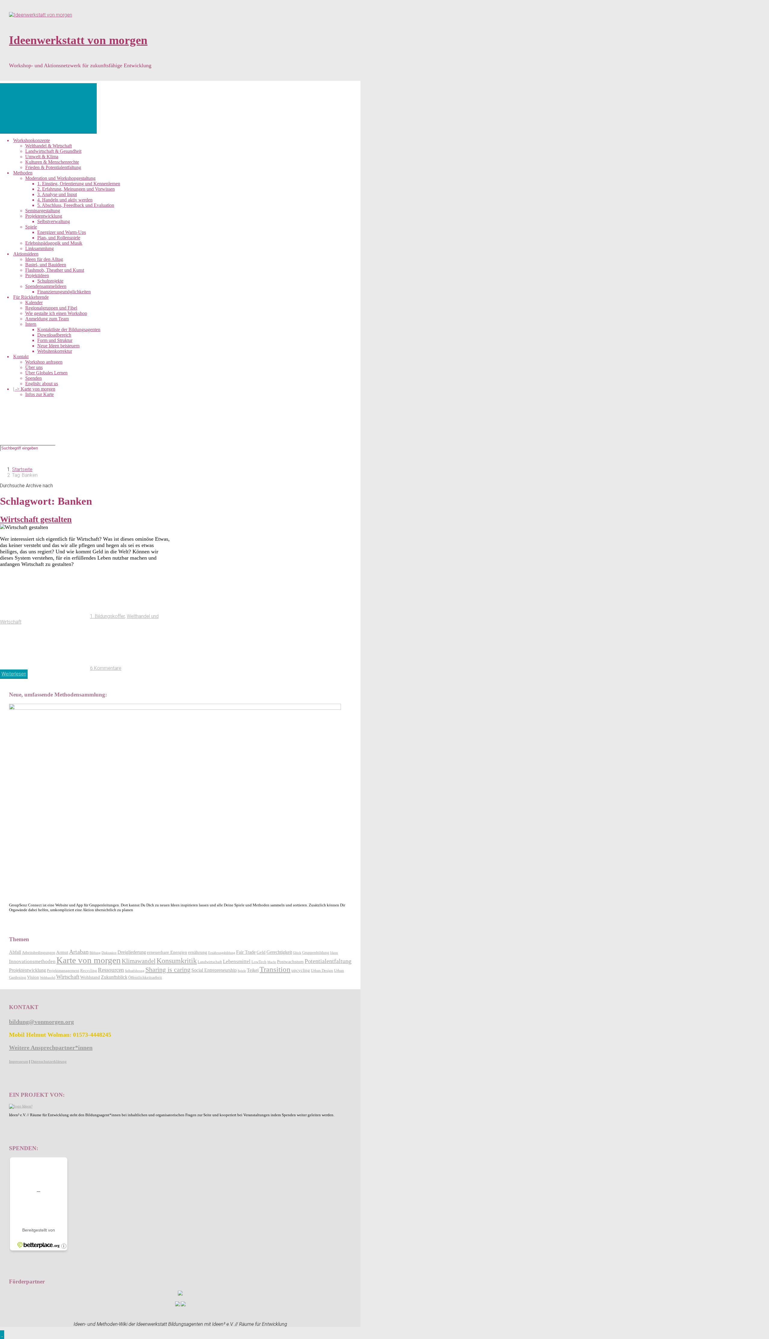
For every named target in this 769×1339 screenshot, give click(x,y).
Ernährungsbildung (221, 952)
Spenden (33, 378)
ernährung (197, 952)
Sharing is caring (167, 969)
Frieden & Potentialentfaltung (53, 167)
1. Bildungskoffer (107, 616)
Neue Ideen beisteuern (58, 345)
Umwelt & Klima (41, 156)
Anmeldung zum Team (47, 318)
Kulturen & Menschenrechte (52, 162)
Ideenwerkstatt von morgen (78, 40)
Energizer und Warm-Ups (61, 232)
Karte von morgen (88, 960)
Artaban (79, 951)
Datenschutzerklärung (49, 1061)
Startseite (22, 469)
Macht (271, 962)
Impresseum (18, 1061)
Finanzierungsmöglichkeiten (64, 291)
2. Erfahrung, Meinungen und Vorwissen (76, 189)
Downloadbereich (54, 334)
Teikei (253, 970)
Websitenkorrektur (54, 351)
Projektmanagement (63, 971)
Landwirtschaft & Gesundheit (53, 151)
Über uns (34, 367)
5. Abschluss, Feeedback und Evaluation (75, 205)
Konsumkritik (177, 961)
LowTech (258, 962)
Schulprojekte (50, 280)
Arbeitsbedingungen (38, 953)
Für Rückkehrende (31, 297)
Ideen (334, 952)
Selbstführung (134, 970)
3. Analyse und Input (57, 194)
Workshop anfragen (43, 361)
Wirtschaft (67, 977)
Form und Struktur (54, 340)
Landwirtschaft (210, 962)
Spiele (31, 226)
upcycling (300, 970)
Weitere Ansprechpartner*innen (51, 1047)
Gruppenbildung (315, 953)
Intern (30, 324)
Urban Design (322, 971)
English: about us (41, 383)
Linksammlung (39, 248)
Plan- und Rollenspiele (58, 237)
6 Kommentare (105, 668)
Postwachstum (290, 961)
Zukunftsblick (114, 977)
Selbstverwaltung (53, 221)
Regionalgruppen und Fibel (51, 307)
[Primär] (48, 108)
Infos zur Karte (39, 394)
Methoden (22, 172)
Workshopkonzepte (31, 140)
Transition (275, 969)
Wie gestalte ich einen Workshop (56, 313)
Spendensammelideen (45, 286)
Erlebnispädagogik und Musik (53, 243)
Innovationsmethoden (32, 961)
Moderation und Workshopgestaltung (60, 178)
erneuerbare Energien (167, 952)
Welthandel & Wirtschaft (48, 145)
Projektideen (37, 275)
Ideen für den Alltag (44, 259)
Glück (297, 952)
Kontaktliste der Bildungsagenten (68, 329)
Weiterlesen (14, 674)
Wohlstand (90, 977)
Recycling (88, 971)
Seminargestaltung (42, 210)
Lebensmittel (237, 961)
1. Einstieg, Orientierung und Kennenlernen (78, 183)
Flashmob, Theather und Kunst (54, 270)
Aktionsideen (25, 253)
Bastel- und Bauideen (45, 264)
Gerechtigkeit (279, 952)
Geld (261, 952)
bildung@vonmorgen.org (41, 1021)
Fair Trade (246, 952)
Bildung (95, 952)
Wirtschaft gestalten (36, 519)
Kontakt (21, 356)
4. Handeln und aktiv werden (65, 199)
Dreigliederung (131, 952)
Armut (62, 952)
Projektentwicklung (43, 216)
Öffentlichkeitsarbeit (145, 977)
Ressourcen (111, 970)
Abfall (15, 952)
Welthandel (47, 977)
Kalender (34, 302)
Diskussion (109, 952)
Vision (33, 977)
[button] (2, 1334)
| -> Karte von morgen (34, 388)
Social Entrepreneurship (214, 970)
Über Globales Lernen (46, 372)
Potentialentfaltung (328, 961)
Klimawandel (139, 960)
